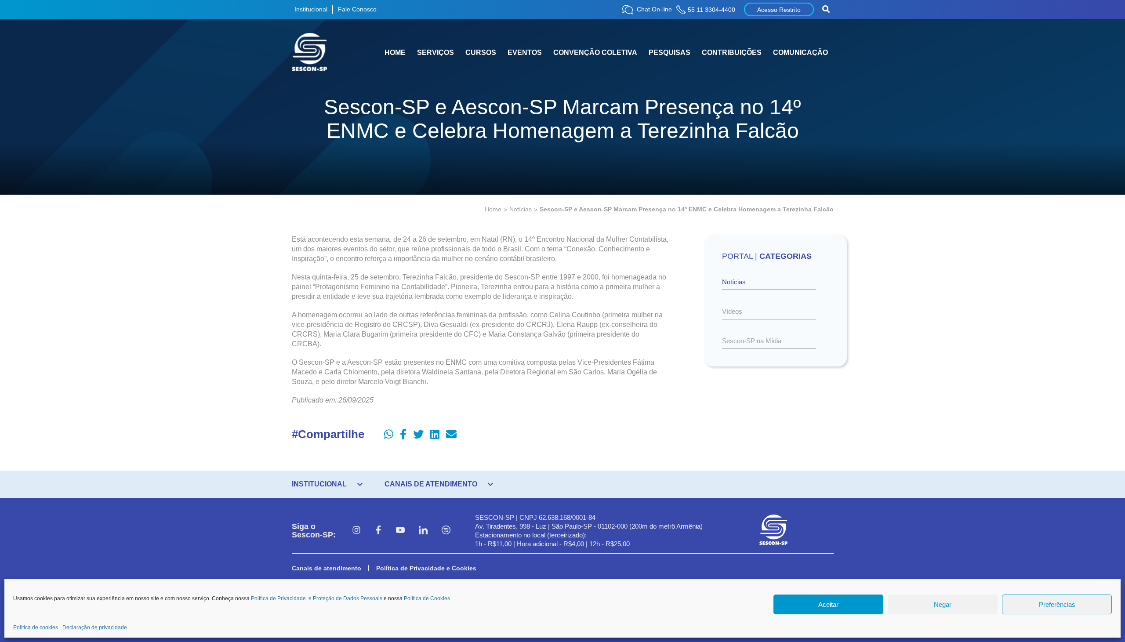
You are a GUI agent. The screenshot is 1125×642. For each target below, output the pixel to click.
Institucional (310, 9)
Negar (942, 604)
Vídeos (732, 311)
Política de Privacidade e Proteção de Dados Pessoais (316, 598)
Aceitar (828, 604)
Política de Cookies (427, 598)
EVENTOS (525, 52)
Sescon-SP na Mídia (751, 341)
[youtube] (400, 531)
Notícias (520, 209)
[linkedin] (423, 531)
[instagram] (356, 531)
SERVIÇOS (435, 52)
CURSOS (480, 52)
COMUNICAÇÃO (800, 52)
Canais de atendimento (326, 568)
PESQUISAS (669, 52)
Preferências (1057, 604)
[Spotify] (446, 531)
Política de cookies (35, 627)
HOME (395, 52)
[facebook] (378, 531)
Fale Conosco (357, 9)
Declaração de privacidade (94, 627)
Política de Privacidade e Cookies (426, 568)
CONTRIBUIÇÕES (732, 52)
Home (493, 209)
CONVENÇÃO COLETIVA (595, 52)
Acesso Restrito (779, 9)
